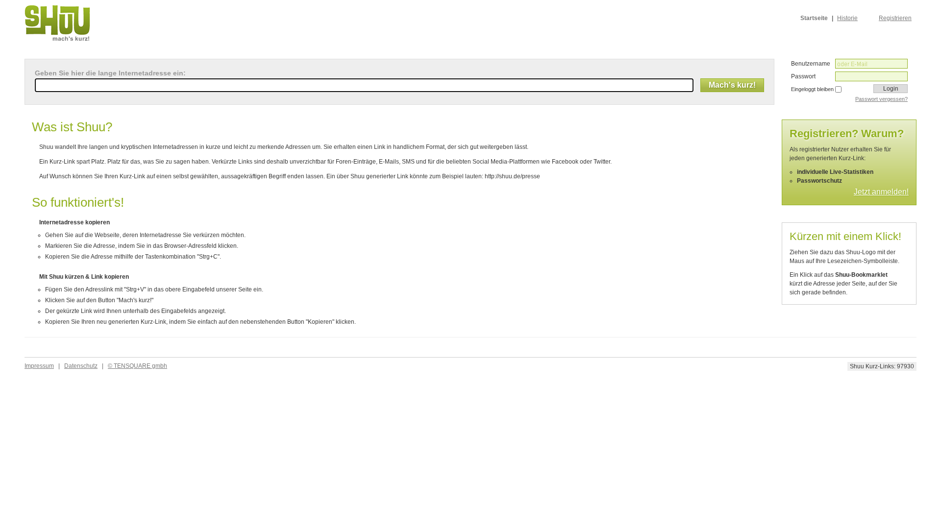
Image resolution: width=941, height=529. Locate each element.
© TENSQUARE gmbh (137, 365)
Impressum (39, 365)
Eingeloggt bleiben (812, 89)
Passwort (803, 76)
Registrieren (895, 18)
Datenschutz (81, 365)
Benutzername (810, 63)
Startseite (814, 18)
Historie (847, 18)
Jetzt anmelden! (881, 192)
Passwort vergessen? (881, 99)
